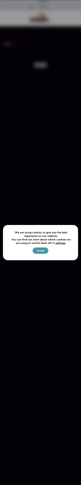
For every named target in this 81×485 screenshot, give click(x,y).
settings (60, 243)
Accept (40, 250)
